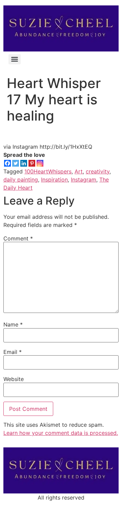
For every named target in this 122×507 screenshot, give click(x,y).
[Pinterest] (31, 163)
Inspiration (54, 179)
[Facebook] (7, 163)
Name (13, 324)
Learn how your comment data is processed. (60, 432)
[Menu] (14, 59)
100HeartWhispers (48, 171)
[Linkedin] (23, 163)
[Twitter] (15, 163)
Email (12, 352)
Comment (18, 238)
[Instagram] (40, 163)
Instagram (83, 179)
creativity (97, 171)
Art (79, 171)
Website (13, 379)
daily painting (20, 179)
